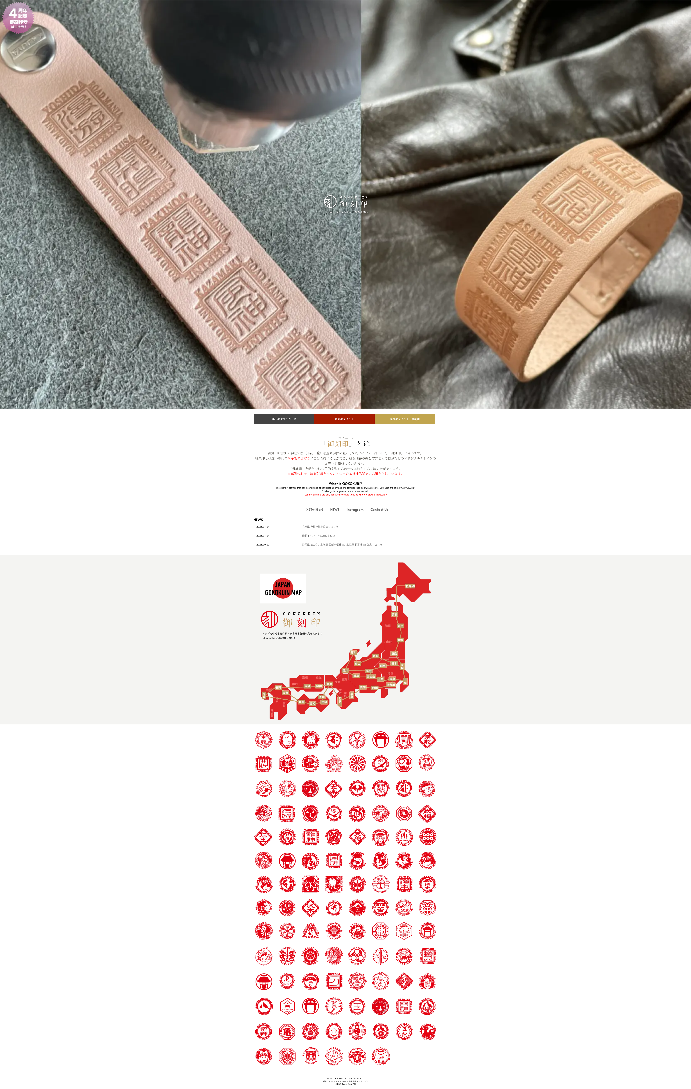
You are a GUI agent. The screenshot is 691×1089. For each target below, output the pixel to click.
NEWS (335, 509)
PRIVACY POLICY (343, 1078)
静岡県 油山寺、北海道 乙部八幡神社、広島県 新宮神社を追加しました (342, 544)
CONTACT (359, 1078)
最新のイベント (344, 419)
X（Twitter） (315, 509)
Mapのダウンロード (284, 419)
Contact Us (379, 509)
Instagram (355, 509)
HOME (330, 1078)
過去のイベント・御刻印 (405, 419)
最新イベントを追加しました (318, 535)
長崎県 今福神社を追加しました (320, 526)
